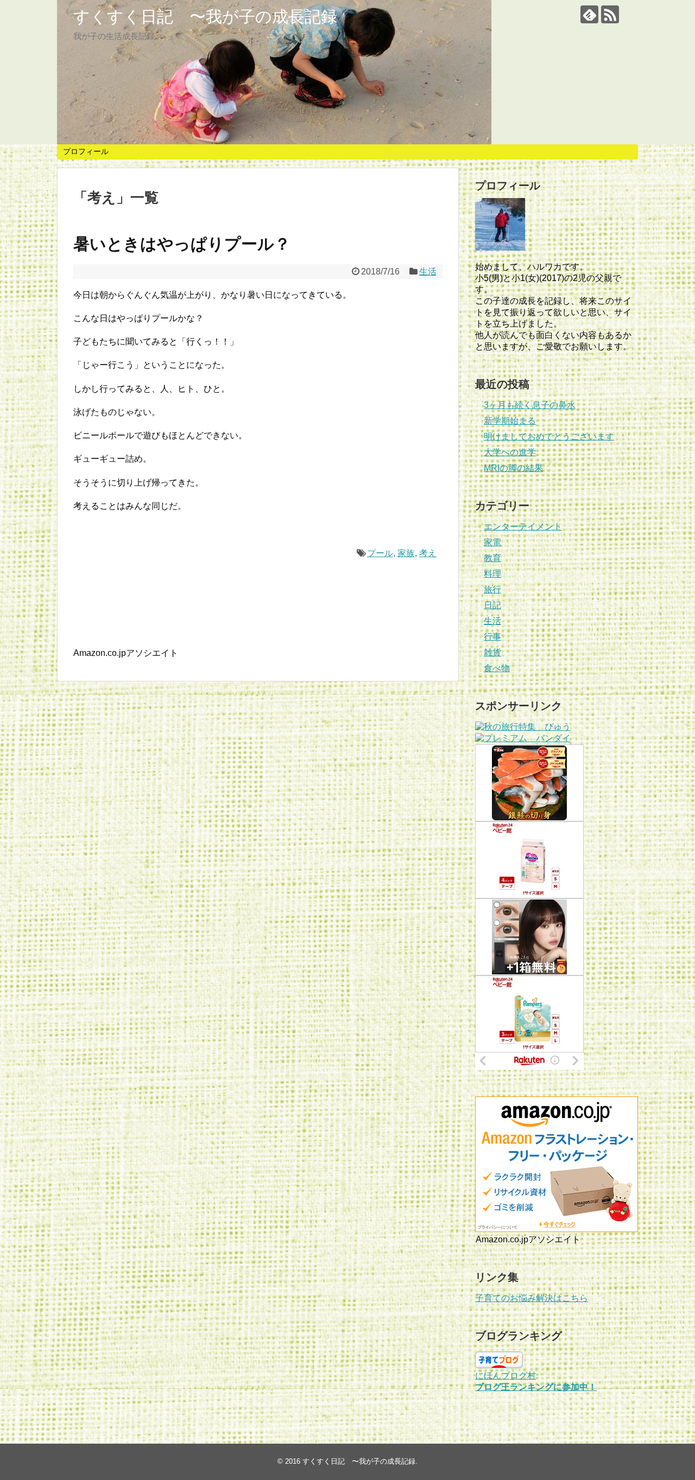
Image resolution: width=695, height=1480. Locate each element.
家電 (492, 542)
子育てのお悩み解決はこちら (531, 1298)
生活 (428, 271)
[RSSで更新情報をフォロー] (610, 14)
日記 (492, 605)
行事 (492, 636)
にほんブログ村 (505, 1375)
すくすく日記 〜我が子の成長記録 (205, 16)
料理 (492, 573)
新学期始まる (510, 420)
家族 (406, 553)
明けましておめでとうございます (549, 436)
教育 (492, 558)
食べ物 (497, 668)
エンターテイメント (523, 526)
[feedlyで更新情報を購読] (589, 14)
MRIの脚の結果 (513, 468)
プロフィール (86, 151)
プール (380, 553)
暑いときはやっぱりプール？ (181, 244)
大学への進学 (510, 452)
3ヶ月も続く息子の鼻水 (530, 405)
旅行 (492, 589)
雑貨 (492, 652)
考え (428, 553)
